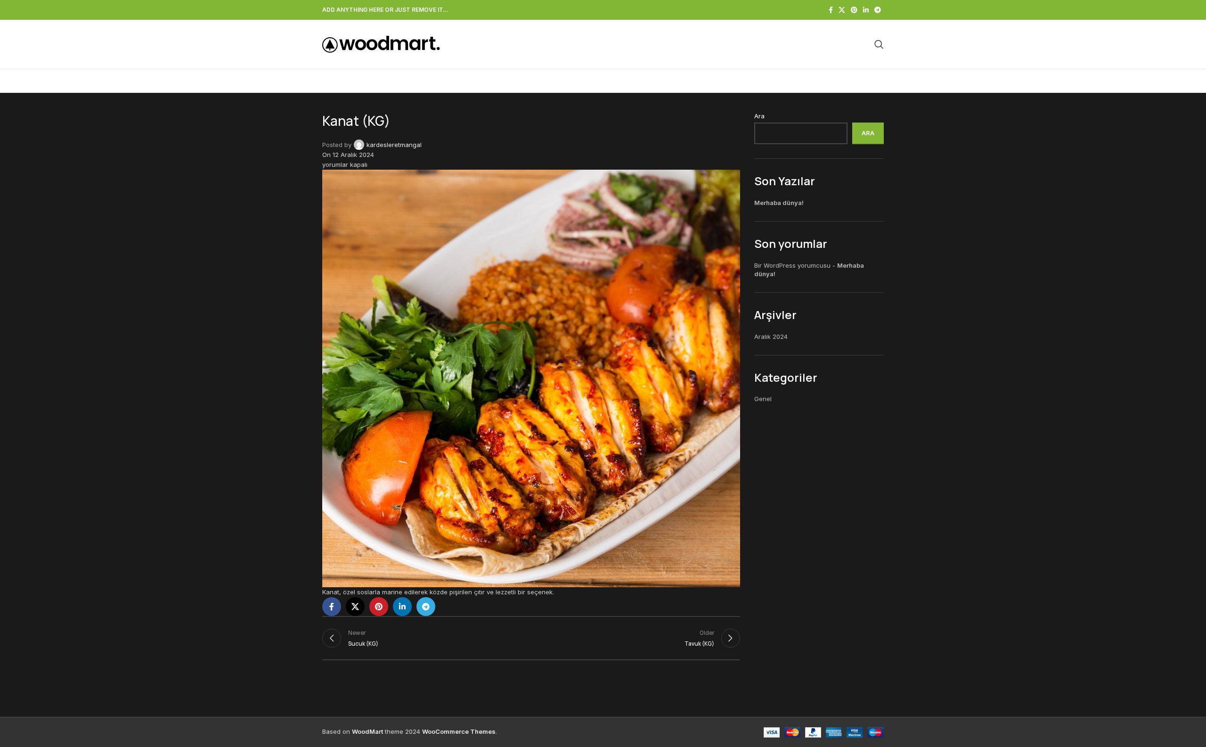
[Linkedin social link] (866, 10)
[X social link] (842, 10)
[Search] (879, 44)
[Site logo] (381, 44)
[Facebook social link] (831, 10)
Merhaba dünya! (779, 202)
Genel (763, 398)
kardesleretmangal (394, 144)
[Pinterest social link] (854, 10)
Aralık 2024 (771, 336)
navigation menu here (406, 81)
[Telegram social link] (878, 10)
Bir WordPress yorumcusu (792, 265)
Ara (759, 116)
